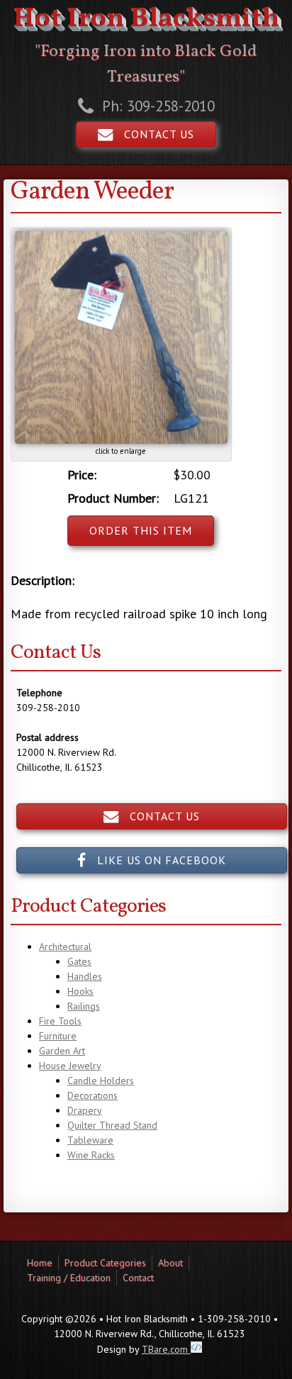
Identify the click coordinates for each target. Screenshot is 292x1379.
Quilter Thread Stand (112, 1125)
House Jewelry (70, 1065)
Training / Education (69, 1277)
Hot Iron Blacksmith (146, 19)
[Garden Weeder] (121, 440)
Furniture (58, 1035)
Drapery (84, 1110)
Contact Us (153, 134)
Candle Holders (100, 1080)
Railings (83, 1006)
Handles (84, 976)
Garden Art (62, 1050)
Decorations (92, 1095)
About (170, 1262)
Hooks (80, 991)
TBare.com (166, 1349)
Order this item (140, 530)
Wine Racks (91, 1155)
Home (39, 1262)
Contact (138, 1277)
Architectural (65, 946)
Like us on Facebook (156, 860)
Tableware (90, 1140)
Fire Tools (60, 1021)
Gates (79, 961)
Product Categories (105, 1262)
